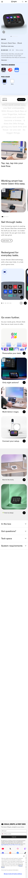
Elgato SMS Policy (5, 844)
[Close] (24, 856)
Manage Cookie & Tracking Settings (13, 873)
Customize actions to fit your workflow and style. (12, 277)
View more (4, 60)
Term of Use (17, 844)
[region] (14, 19)
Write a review (19, 50)
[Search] (22, 1)
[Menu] (2, 1)
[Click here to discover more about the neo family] (24, 479)
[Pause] (3, 31)
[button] (14, 19)
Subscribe (14, 836)
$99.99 (3, 39)
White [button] (12, 84)
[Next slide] (25, 303)
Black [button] (4, 84)
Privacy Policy (12, 844)
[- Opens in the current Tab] (2, 848)
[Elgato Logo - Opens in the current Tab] (14, 1)
